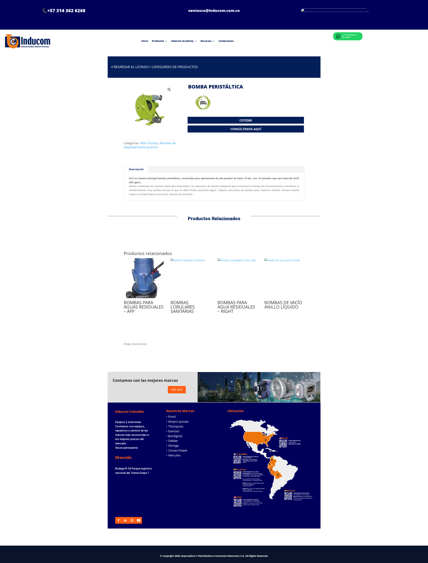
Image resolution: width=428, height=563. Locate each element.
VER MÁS (177, 390)
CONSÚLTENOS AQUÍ (245, 129)
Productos (158, 40)
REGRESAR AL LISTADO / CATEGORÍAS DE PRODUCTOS (154, 67)
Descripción (136, 169)
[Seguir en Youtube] (138, 520)
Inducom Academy (182, 40)
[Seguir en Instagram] (132, 520)
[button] (169, 89)
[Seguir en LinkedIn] (125, 520)
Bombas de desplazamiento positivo (150, 145)
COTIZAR (245, 120)
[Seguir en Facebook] (118, 520)
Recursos (206, 40)
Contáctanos (226, 40)
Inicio (144, 40)
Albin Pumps (149, 143)
